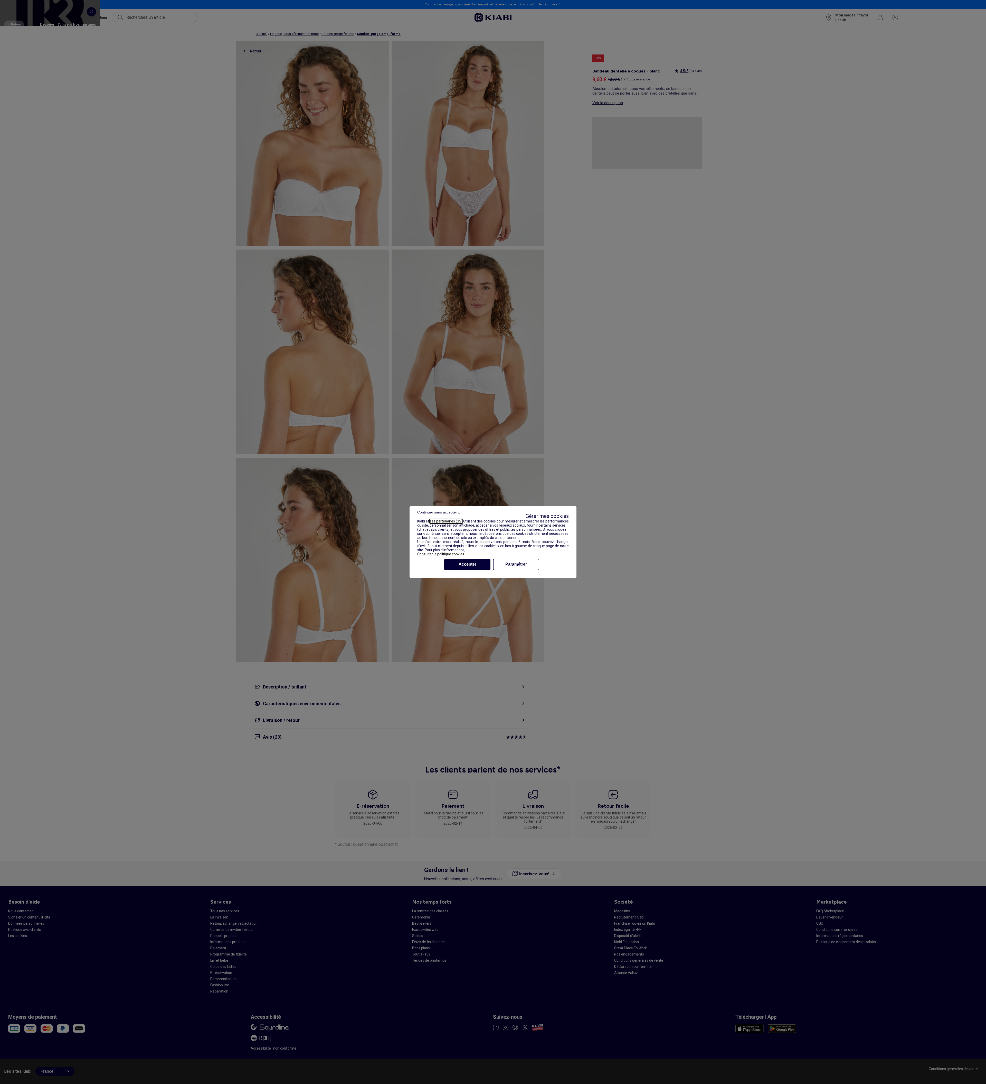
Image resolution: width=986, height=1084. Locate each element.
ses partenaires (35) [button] (446, 521)
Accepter (467, 564)
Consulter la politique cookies (440, 554)
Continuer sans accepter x (438, 512)
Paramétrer (516, 564)
